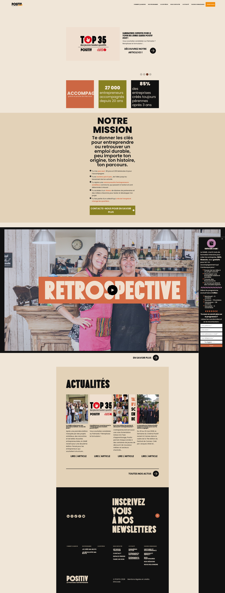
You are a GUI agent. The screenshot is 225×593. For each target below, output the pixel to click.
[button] (141, 74)
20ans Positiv (211, 4)
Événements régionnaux (134, 558)
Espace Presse (119, 556)
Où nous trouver (117, 550)
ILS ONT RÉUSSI (101, 546)
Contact (117, 553)
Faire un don (118, 559)
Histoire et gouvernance (150, 550)
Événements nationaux (134, 554)
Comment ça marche (140, 4)
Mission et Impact (148, 554)
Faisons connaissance (197, 4)
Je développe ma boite (89, 552)
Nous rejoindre (151, 564)
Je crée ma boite (89, 549)
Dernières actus (133, 550)
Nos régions (149, 561)
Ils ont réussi (164, 4)
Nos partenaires (149, 558)
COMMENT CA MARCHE (72, 546)
